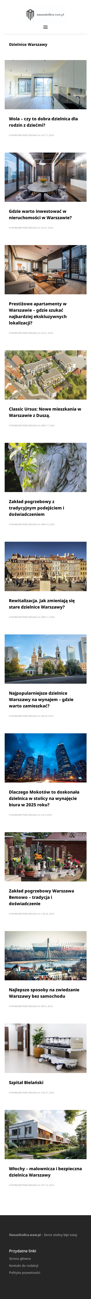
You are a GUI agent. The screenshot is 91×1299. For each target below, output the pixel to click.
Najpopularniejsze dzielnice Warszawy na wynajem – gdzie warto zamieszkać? (41, 699)
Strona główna (20, 1258)
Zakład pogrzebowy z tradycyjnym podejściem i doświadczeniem (36, 508)
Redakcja (34, 135)
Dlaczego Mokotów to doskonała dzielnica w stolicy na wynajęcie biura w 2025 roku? (44, 798)
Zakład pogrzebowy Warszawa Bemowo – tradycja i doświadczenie (41, 897)
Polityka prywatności (24, 1272)
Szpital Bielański (26, 1082)
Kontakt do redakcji (23, 1265)
